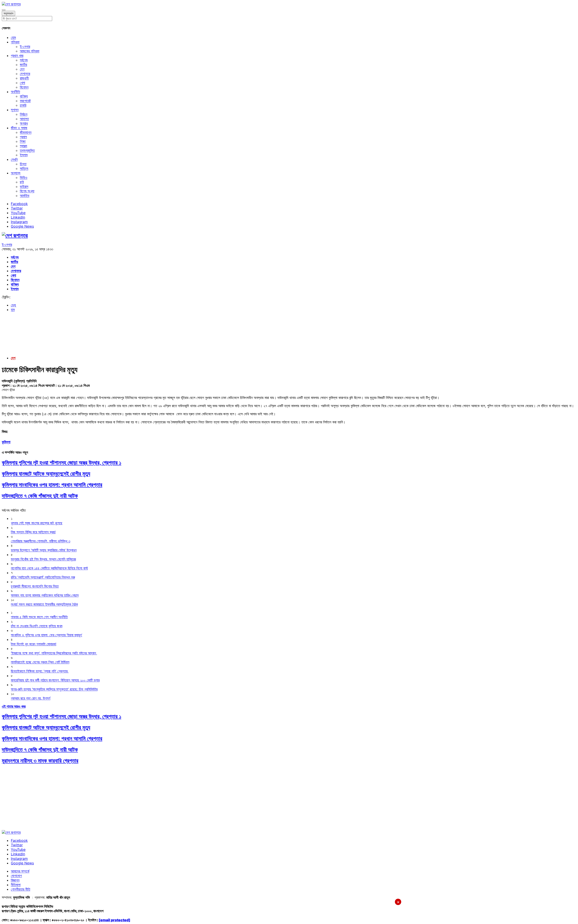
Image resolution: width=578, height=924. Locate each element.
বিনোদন (24, 87)
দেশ (22, 69)
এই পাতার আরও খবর (14, 706)
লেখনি (14, 159)
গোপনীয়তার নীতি (20, 889)
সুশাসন (15, 109)
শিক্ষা (23, 141)
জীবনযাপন (25, 132)
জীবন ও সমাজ (19, 128)
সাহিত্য (24, 168)
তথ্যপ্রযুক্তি (27, 150)
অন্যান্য (15, 173)
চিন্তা (23, 164)
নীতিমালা (16, 884)
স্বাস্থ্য (23, 146)
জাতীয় (23, 64)
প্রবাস (23, 137)
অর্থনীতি (15, 91)
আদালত (24, 119)
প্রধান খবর (17, 55)
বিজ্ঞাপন (15, 880)
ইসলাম (24, 155)
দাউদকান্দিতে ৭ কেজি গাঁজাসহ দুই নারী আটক (40, 495)
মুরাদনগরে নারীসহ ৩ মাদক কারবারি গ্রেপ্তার (40, 760)
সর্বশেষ (24, 60)
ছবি (22, 182)
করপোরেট (25, 100)
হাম (13, 309)
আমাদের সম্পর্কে (20, 871)
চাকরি (23, 105)
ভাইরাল (24, 186)
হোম (13, 37)
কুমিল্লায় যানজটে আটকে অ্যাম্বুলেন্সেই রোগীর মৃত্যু (46, 473)
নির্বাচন (23, 114)
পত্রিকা (15, 42)
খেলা (22, 82)
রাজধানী (24, 78)
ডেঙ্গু (13, 305)
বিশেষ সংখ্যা (27, 191)
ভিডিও (23, 177)
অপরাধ (24, 123)
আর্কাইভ (24, 195)
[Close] (3, 10)
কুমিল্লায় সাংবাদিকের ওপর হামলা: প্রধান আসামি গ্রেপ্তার (52, 484)
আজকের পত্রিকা (29, 51)
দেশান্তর (25, 73)
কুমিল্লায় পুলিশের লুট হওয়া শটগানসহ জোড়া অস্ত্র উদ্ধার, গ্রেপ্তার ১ (61, 462)
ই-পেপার (25, 46)
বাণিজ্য (24, 96)
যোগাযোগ (16, 875)
